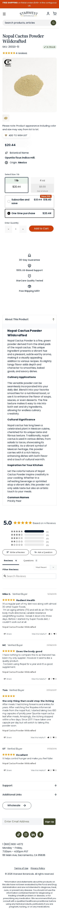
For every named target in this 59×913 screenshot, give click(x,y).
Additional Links (12, 794)
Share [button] (8, 634)
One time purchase (31, 213)
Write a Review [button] (17, 552)
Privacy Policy (38, 868)
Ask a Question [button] (45, 552)
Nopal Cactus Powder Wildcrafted (19, 627)
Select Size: (12, 174)
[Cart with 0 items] (55, 13)
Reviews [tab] (8, 560)
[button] (50, 634)
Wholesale (13, 805)
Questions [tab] (28, 560)
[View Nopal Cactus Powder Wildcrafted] (5, 118)
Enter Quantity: (12, 222)
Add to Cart (41, 228)
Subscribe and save (31, 201)
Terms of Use (21, 868)
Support (7, 785)
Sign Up (49, 821)
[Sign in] (48, 13)
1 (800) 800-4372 (12, 844)
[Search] (53, 22)
